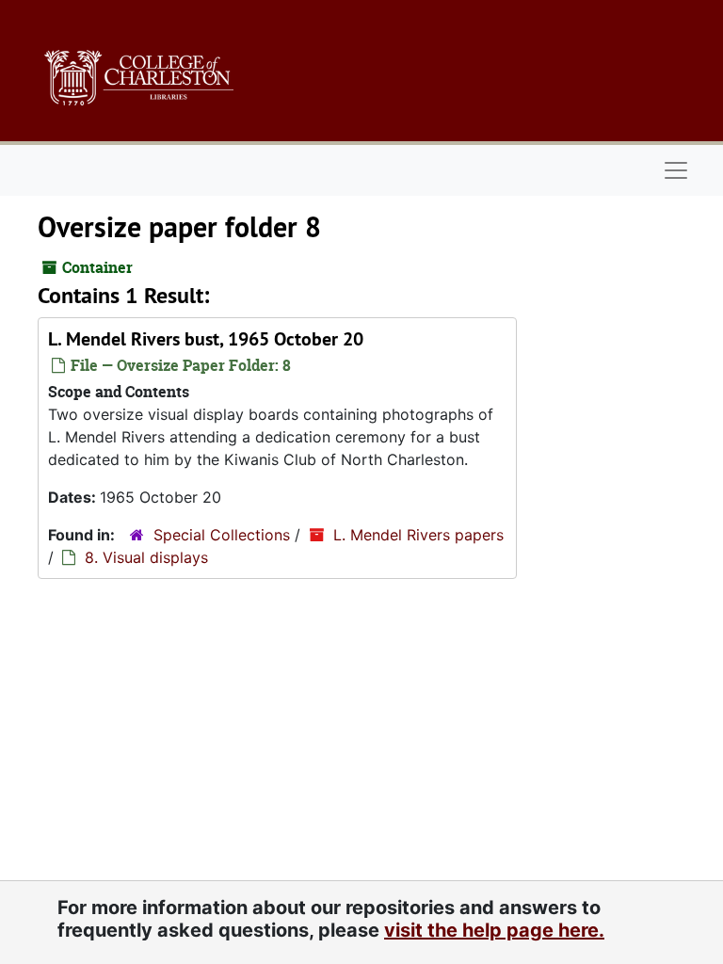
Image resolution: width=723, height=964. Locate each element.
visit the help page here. (494, 930)
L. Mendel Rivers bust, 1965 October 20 (205, 339)
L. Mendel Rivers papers (418, 534)
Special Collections (221, 534)
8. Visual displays (146, 557)
